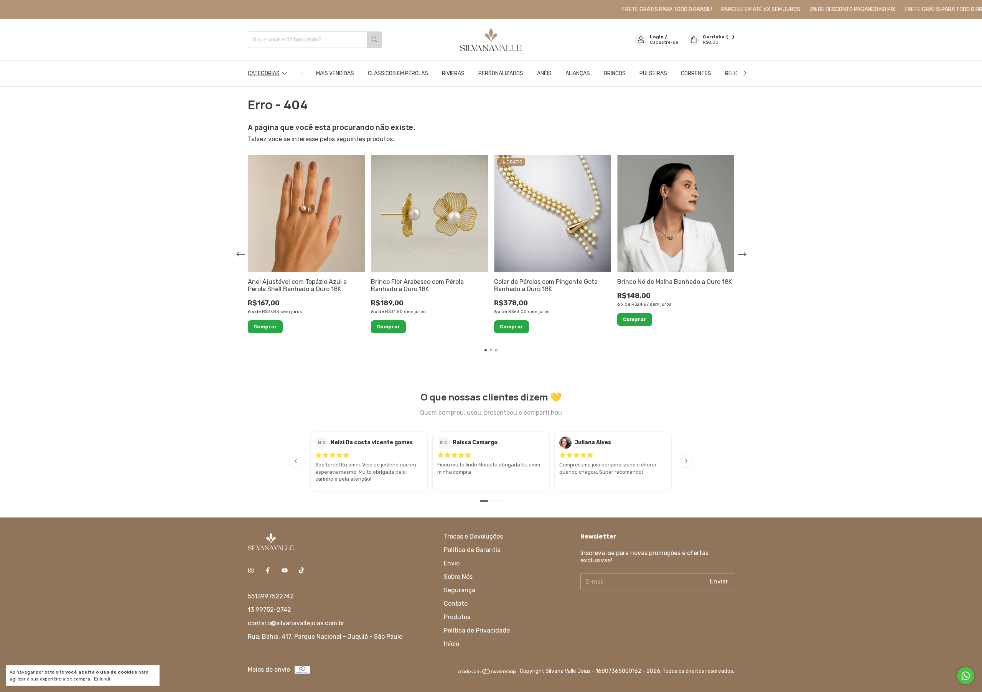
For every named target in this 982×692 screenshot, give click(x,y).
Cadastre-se (664, 42)
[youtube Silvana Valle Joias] (285, 570)
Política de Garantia (472, 550)
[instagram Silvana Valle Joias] (251, 570)
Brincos (615, 73)
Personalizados (500, 73)
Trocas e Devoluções (473, 536)
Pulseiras (653, 73)
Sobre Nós (458, 576)
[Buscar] (374, 39)
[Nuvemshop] (487, 673)
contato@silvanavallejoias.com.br (296, 623)
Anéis (544, 73)
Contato (456, 603)
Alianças (577, 73)
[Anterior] (295, 461)
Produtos (457, 617)
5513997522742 (271, 596)
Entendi (102, 679)
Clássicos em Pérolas (398, 73)
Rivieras (453, 73)
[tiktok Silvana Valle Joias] (301, 570)
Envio (452, 563)
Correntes (696, 73)
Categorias (264, 73)
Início (451, 644)
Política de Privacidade (477, 630)
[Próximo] (686, 461)
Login (657, 37)
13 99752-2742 (269, 609)
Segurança (459, 590)
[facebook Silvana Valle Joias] (268, 570)
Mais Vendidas (335, 73)
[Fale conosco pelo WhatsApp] (965, 675)
